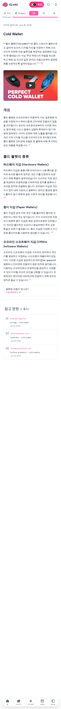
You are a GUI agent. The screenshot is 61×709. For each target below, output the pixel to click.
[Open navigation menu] (56, 4)
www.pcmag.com (18, 318)
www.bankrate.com (19, 333)
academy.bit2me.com (20, 348)
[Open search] (48, 4)
